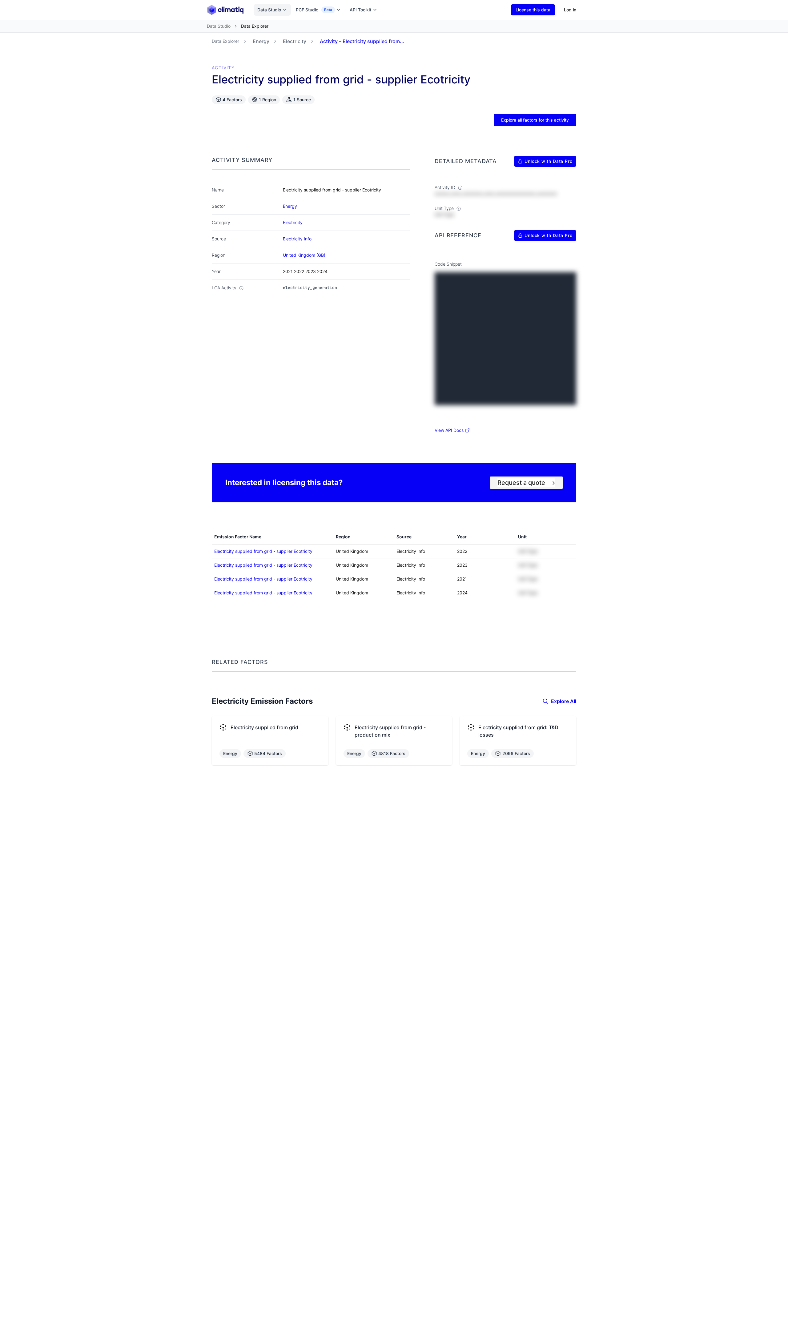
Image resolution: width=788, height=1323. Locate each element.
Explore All (563, 701)
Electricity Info (297, 238)
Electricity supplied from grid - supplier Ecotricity (263, 551)
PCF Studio (314, 9)
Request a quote (526, 482)
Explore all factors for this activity (535, 120)
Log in (570, 9)
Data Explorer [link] (254, 26)
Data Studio (269, 9)
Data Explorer (225, 41)
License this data (533, 9)
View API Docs (449, 430)
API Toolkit (360, 9)
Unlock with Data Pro (549, 161)
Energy (261, 41)
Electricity (294, 41)
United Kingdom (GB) (304, 255)
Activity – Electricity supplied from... (362, 41)
